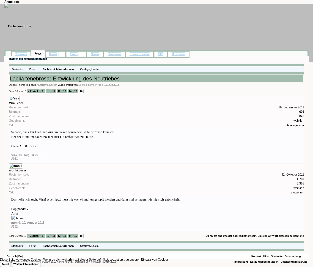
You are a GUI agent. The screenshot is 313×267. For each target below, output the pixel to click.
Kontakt (256, 256)
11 (53, 91)
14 (70, 91)
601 (301, 111)
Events (74, 54)
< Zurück (33, 91)
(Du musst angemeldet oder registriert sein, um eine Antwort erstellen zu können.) (254, 235)
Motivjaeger (178, 54)
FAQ (160, 54)
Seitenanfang (293, 256)
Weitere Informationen (26, 264)
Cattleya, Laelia (47, 84)
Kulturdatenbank (140, 54)
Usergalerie (114, 54)
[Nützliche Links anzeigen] (301, 69)
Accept (5, 264)
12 (59, 91)
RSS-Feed (304, 256)
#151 (14, 158)
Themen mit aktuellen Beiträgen (27, 58)
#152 (14, 226)
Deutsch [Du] (15, 256)
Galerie (95, 54)
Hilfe (266, 256)
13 (64, 91)
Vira (12, 103)
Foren (38, 53)
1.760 (300, 179)
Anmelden (11, 1)
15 (75, 91)
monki (13, 170)
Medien (53, 54)
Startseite (21, 54)
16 (81, 91)
